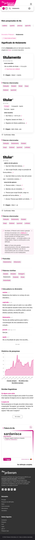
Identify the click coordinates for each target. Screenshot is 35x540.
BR (6, 8)
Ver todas (17, 416)
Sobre (2, 504)
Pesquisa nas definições (7, 502)
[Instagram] (5, 490)
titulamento (15, 143)
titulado (13, 86)
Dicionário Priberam (7, 34)
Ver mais (17, 344)
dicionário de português (9, 478)
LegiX (2, 526)
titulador (13, 274)
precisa (20, 25)
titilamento (17, 262)
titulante (15, 277)
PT (3, 8)
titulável (5, 90)
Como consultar (5, 506)
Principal (3, 499)
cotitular (27, 147)
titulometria (6, 317)
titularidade (6, 280)
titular (20, 86)
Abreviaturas (4, 508)
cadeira (4, 25)
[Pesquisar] (9, 8)
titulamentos (7, 262)
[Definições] (29, 8)
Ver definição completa (24, 464)
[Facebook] (2, 490)
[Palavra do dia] (30, 427)
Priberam (3, 522)
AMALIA (23, 233)
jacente (5, 330)
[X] (14, 490)
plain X (3, 528)
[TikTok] (8, 490)
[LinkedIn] (11, 490)
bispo (26, 86)
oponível (13, 90)
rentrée (5, 292)
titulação (6, 86)
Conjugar (6, 106)
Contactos (4, 520)
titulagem (21, 274)
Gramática (4, 510)
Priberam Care (5, 531)
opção (4, 337)
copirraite (6, 302)
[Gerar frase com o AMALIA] (21, 116)
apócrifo (28, 25)
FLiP (2, 524)
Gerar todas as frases (10, 38)
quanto (12, 25)
